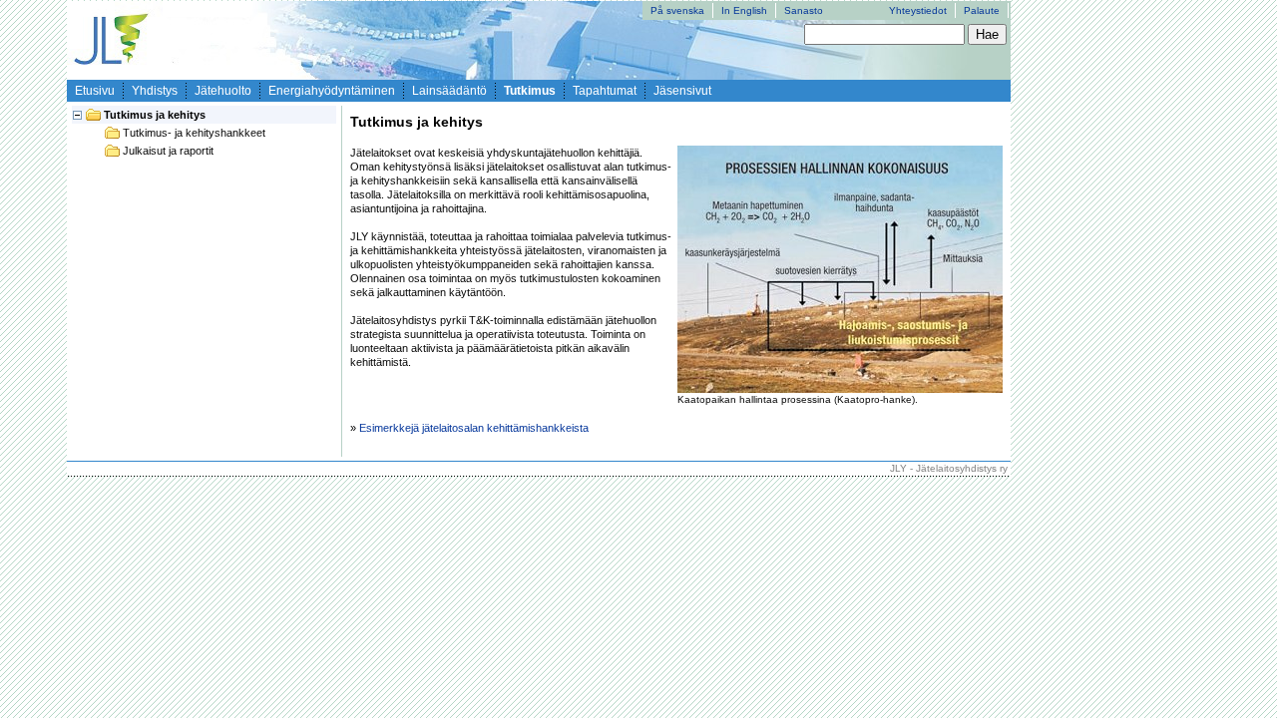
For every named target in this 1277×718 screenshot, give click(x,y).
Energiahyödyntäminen (331, 91)
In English (744, 10)
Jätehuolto (223, 91)
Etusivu (95, 91)
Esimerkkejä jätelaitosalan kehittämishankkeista (474, 428)
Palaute (982, 10)
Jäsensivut (682, 91)
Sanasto (803, 10)
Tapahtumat (605, 91)
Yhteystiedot (918, 10)
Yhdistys (155, 91)
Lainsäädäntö (449, 91)
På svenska (677, 10)
